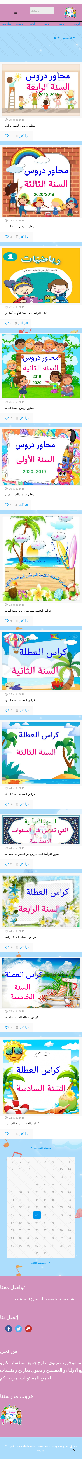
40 (69, 1192)
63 (61, 1215)
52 (36, 1207)
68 (36, 1222)
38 (53, 1192)
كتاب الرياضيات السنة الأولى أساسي (25, 313)
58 (20, 1215)
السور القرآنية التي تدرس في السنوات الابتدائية (32, 854)
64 (69, 1215)
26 (20, 1184)
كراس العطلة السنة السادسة (21, 1123)
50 (20, 1207)
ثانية (62, 23)
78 (53, 1230)
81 (12, 1238)
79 (61, 1230)
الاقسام (67, 38)
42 (20, 1199)
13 (45, 1169)
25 (12, 1184)
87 (61, 1238)
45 (45, 1199)
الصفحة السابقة (43, 1147)
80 (69, 1230)
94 (53, 1245)
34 (20, 1192)
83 (28, 1238)
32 (69, 1184)
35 (28, 1192)
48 (69, 1199)
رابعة (33, 23)
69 (45, 1222)
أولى (77, 23)
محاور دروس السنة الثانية (19, 408)
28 (36, 1184)
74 (20, 1230)
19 (28, 1176)
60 (36, 1215)
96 (69, 1245)
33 (12, 1192)
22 (53, 1176)
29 (45, 1184)
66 (20, 1222)
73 (12, 1230)
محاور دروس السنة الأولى (19, 494)
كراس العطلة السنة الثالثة (19, 794)
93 (45, 1245)
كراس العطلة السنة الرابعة (20, 937)
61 (45, 1215)
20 (36, 1176)
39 (61, 1192)
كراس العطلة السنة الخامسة (21, 1017)
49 (12, 1207)
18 (20, 1176)
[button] (16, 13)
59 (28, 1215)
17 (12, 1176)
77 (45, 1230)
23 (61, 1176)
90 (20, 1245)
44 (36, 1199)
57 (12, 1215)
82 (20, 1238)
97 (36, 1253)
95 (61, 1245)
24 (69, 1176)
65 (12, 1222)
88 (69, 1238)
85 (45, 1238)
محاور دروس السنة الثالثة (19, 226)
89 (12, 1245)
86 (53, 1238)
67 (28, 1222)
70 (53, 1222)
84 (36, 1238)
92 (36, 1245)
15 (61, 1169)
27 (28, 1184)
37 (45, 1192)
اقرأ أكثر (25, 136)
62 (53, 1215)
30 (53, 1184)
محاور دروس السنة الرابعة (19, 125)
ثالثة (48, 23)
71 (61, 1222)
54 (53, 1207)
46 (53, 1199)
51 (28, 1207)
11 (28, 1169)
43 (28, 1199)
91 (28, 1245)
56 (69, 1207)
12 (36, 1169)
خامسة (19, 23)
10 (20, 1169)
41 (12, 1199)
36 (36, 1192)
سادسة (8, 23)
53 (45, 1207)
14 (53, 1169)
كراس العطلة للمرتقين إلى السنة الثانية (27, 610)
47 (61, 1199)
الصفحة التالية (39, 1262)
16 (69, 1169)
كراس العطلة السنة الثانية (19, 700)
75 (28, 1230)
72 (69, 1222)
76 (36, 1230)
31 (61, 1184)
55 (61, 1207)
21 (45, 1176)
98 (45, 1253)
